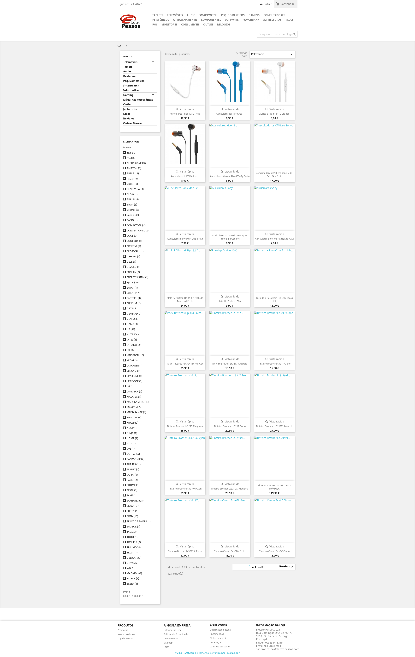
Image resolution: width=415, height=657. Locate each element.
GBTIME (133, 308)
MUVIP (132, 422)
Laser (126, 114)
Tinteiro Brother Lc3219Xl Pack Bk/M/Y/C (274, 487)
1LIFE (131, 152)
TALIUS (132, 531)
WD (130, 568)
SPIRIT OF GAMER (138, 521)
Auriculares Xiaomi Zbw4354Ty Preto (229, 176)
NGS (131, 427)
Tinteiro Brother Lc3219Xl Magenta (230, 488)
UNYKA (132, 562)
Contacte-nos (171, 638)
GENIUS (133, 318)
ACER (131, 157)
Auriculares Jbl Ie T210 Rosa (185, 113)
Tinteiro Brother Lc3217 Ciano (274, 363)
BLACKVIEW (135, 189)
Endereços (215, 642)
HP (131, 329)
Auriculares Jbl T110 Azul (229, 113)
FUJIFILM (134, 303)
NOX (131, 443)
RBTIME (133, 485)
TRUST (132, 552)
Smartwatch (208, 15)
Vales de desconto (220, 646)
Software (232, 20)
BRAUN (133, 199)
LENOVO (134, 370)
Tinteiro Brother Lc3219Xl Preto (185, 551)
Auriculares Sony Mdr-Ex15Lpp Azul (274, 238)
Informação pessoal (220, 629)
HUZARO (133, 334)
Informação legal (173, 630)
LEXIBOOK (134, 381)
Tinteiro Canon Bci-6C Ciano (274, 551)
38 (262, 566)
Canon (133, 215)
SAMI (131, 495)
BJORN (132, 183)
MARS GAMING (138, 401)
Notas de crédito (219, 638)
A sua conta (218, 625)
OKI (131, 448)
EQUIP (132, 287)
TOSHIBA (134, 542)
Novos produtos (126, 634)
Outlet (208, 24)
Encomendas (217, 633)
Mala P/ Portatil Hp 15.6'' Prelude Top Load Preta (185, 299)
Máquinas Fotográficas (138, 99)
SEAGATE (133, 505)
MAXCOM (134, 407)
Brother (133, 209)
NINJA (132, 433)
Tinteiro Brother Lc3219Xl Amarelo (274, 426)
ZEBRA (132, 583)
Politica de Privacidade (176, 634)
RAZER (132, 479)
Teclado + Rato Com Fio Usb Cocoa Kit (274, 299)
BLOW (132, 194)
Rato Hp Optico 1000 (230, 301)
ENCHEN (133, 272)
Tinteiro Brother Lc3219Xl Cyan (185, 488)
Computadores (274, 15)
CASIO (132, 220)
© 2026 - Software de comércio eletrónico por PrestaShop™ (207, 652)
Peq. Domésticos (233, 15)
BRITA (132, 204)
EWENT (133, 292)
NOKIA (132, 438)
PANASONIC (135, 459)
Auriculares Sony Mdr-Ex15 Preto (185, 238)
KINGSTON (135, 355)
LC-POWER (134, 365)
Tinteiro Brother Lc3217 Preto (230, 426)
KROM (132, 360)
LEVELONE (134, 376)
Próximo (286, 567)
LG (130, 386)
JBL (131, 350)
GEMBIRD (134, 313)
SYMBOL (133, 526)
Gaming (254, 15)
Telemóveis (175, 15)
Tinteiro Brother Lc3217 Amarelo (229, 363)
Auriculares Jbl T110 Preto (185, 176)
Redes (289, 20)
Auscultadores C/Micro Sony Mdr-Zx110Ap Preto (274, 174)
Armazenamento (185, 20)
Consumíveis (190, 24)
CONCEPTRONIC (137, 230)
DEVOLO (133, 266)
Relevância (272, 54)
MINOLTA (134, 417)
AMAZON (134, 168)
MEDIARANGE (136, 412)
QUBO (132, 474)
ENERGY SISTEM (137, 277)
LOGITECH (134, 391)
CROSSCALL (135, 251)
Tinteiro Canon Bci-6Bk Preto (229, 551)
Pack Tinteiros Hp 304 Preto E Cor (185, 363)
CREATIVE (134, 246)
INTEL (132, 339)
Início (127, 56)
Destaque (129, 76)
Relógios (223, 24)
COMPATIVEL (136, 225)
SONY (132, 516)
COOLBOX (134, 240)
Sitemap (168, 642)
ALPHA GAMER (137, 163)
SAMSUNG (135, 500)
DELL (131, 261)
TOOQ (132, 537)
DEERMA (133, 256)
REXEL (132, 490)
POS (155, 24)
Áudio (191, 15)
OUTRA (133, 453)
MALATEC (134, 396)
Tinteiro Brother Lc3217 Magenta (185, 426)
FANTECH (134, 298)
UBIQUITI (134, 557)
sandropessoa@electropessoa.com (277, 649)
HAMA (132, 324)
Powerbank (251, 20)
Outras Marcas (132, 123)
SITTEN (132, 511)
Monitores (169, 24)
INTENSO (134, 344)
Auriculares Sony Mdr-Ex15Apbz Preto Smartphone (229, 237)
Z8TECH (133, 578)
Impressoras (272, 20)
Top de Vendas (126, 638)
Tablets (157, 15)
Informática (131, 90)
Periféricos (160, 20)
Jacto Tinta (130, 109)
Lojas (166, 646)
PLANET (133, 469)
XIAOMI (134, 573)
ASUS (132, 178)
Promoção (123, 630)
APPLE (133, 173)
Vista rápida (185, 109)
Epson (132, 282)
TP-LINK (134, 547)
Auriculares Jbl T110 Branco (274, 113)
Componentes (211, 20)
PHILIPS (134, 464)
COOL (132, 235)
